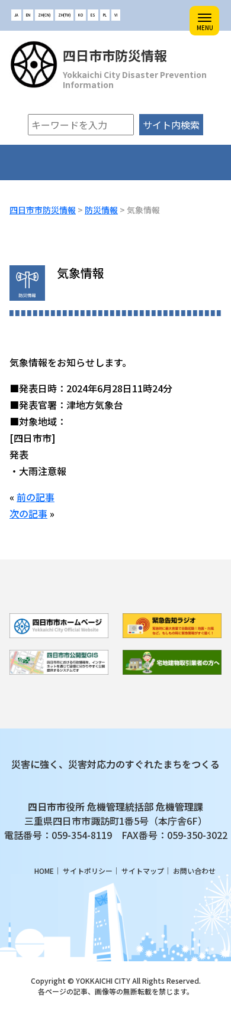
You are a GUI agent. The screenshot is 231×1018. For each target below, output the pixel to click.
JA (16, 15)
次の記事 (28, 513)
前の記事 (35, 497)
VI (115, 15)
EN (28, 15)
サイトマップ (142, 871)
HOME (44, 871)
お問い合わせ (194, 871)
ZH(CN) (44, 15)
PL (105, 15)
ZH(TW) (64, 15)
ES (93, 15)
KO (80, 15)
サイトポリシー (88, 871)
